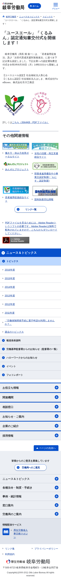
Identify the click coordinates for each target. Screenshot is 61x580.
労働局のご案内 (12, 514)
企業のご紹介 (11, 426)
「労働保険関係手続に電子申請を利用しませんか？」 (30, 322)
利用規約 (10, 554)
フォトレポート (14, 375)
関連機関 (8, 397)
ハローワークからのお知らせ (21, 357)
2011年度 (10, 312)
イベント (11, 366)
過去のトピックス (14, 331)
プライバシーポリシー (46, 548)
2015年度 (10, 278)
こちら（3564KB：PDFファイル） (30, 122)
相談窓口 (8, 407)
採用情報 (8, 435)
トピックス (12, 261)
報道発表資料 (13, 340)
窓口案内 (8, 505)
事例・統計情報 (12, 496)
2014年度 (10, 287)
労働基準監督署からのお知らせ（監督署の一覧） (32, 349)
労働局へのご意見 (31, 467)
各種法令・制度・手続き (17, 487)
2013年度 (10, 295)
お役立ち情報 (11, 387)
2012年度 (10, 304)
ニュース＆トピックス (16, 478)
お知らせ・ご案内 (13, 416)
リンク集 (10, 548)
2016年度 (10, 269)
